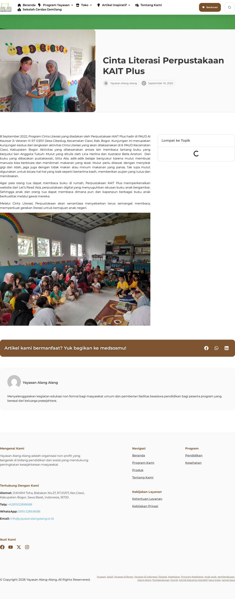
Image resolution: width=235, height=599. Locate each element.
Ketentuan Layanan (147, 499)
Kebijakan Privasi (145, 506)
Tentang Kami (142, 477)
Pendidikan (194, 455)
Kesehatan (193, 463)
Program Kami (143, 463)
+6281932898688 (20, 504)
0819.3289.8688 (29, 511)
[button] (56, 5)
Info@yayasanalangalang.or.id (32, 518)
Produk (137, 470)
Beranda (138, 455)
